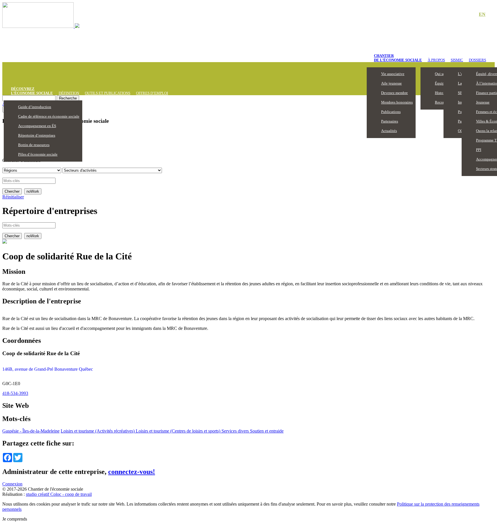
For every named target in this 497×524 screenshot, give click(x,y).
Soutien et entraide (266, 431)
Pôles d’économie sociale (38, 154)
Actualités (389, 131)
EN (482, 14)
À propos (436, 60)
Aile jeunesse (391, 83)
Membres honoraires (397, 102)
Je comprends (14, 519)
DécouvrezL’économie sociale (32, 91)
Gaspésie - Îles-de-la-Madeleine (31, 431)
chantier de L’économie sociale (398, 57)
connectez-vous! (131, 471)
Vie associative (392, 74)
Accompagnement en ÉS (37, 126)
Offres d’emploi (152, 93)
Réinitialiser (13, 196)
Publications (391, 112)
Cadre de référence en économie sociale (48, 116)
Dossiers (477, 60)
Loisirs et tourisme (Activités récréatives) (98, 431)
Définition (69, 93)
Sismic (457, 60)
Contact (462, 14)
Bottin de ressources (33, 145)
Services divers (235, 431)
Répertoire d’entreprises (36, 135)
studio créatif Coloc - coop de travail (59, 494)
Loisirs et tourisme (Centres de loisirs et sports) (178, 431)
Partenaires (389, 121)
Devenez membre (394, 93)
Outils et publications (107, 93)
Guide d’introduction (34, 107)
